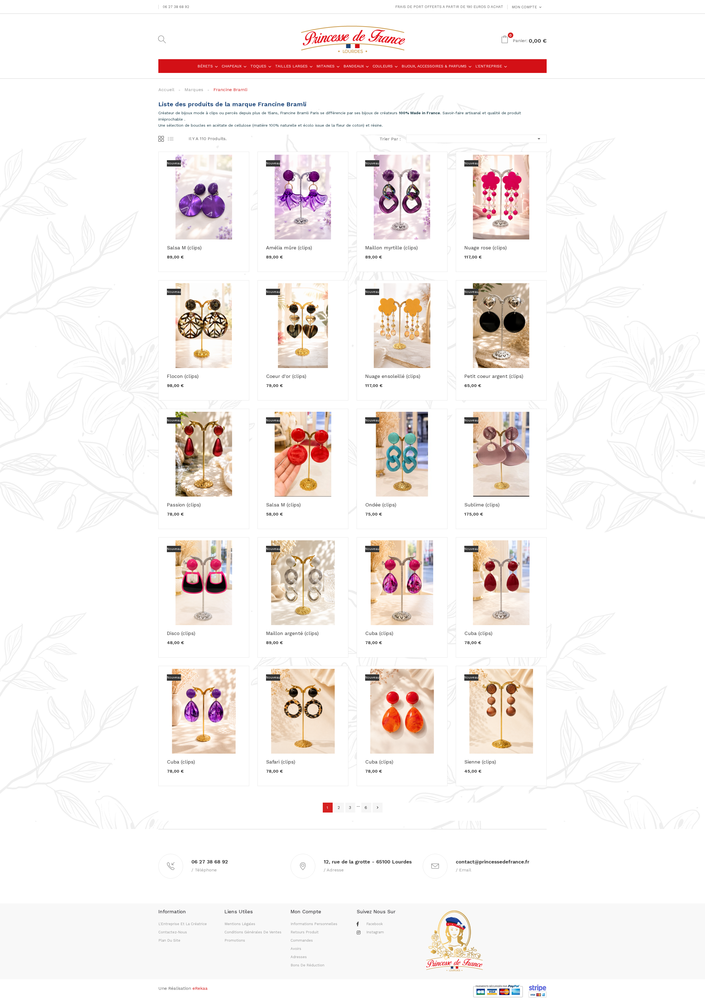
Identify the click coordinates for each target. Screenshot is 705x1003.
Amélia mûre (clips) (289, 247)
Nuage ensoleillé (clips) (392, 376)
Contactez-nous (172, 932)
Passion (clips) (184, 505)
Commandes (302, 940)
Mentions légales (239, 924)
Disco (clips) (181, 633)
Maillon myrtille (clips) (391, 247)
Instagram (375, 932)
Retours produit (305, 932)
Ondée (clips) (380, 505)
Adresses (299, 957)
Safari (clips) (280, 762)
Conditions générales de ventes (252, 932)
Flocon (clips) (183, 376)
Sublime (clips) (482, 505)
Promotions (234, 940)
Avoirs (296, 949)
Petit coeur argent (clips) (493, 376)
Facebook (374, 924)
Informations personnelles (314, 924)
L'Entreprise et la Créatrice (182, 924)
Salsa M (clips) (184, 247)
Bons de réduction (307, 965)
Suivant (377, 807)
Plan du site (169, 940)
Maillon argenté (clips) (292, 633)
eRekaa (200, 988)
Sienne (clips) (480, 762)
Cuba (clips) (379, 633)
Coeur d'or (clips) (286, 376)
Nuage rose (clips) (485, 247)
